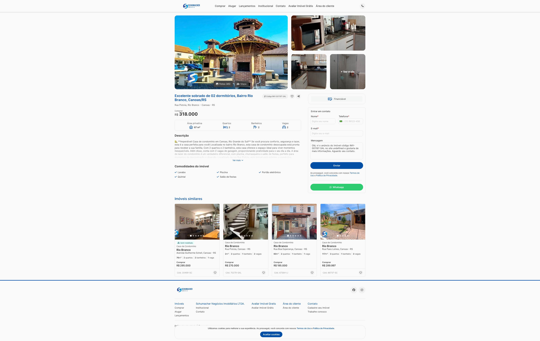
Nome (314, 116)
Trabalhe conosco (317, 311)
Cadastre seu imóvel (318, 307)
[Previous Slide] (178, 222)
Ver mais (237, 160)
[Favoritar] (292, 96)
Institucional (265, 5)
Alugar (232, 5)
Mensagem (317, 140)
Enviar (336, 165)
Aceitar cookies (271, 334)
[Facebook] (353, 290)
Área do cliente (325, 5)
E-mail (315, 128)
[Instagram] (362, 290)
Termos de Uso (304, 328)
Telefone (344, 116)
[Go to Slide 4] (198, 235)
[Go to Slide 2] (193, 235)
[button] (197, 222)
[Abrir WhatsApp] (533, 334)
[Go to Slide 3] (196, 235)
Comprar (220, 5)
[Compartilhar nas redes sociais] (298, 96)
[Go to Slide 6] (203, 235)
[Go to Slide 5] (201, 235)
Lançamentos (247, 5)
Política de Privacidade (326, 175)
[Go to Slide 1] (191, 236)
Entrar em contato (320, 111)
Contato (281, 5)
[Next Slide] (217, 222)
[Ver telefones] (362, 6)
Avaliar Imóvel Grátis (300, 5)
